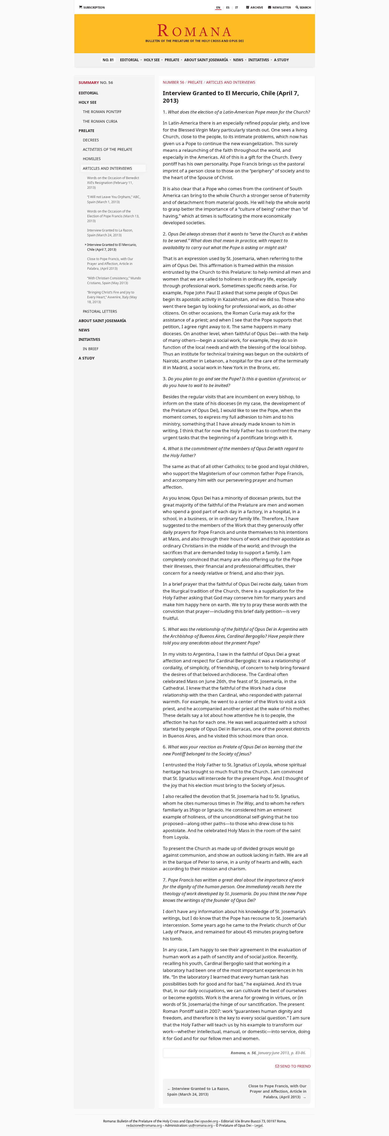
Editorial (129, 59)
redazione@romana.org (143, 1125)
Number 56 (173, 82)
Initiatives (258, 59)
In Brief (90, 348)
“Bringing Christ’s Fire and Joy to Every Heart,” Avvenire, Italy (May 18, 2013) (112, 297)
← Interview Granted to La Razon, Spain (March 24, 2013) (198, 1091)
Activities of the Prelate (107, 149)
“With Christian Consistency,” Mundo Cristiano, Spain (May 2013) (114, 280)
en (218, 7)
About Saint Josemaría (206, 59)
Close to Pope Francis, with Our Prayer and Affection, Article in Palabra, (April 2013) (110, 264)
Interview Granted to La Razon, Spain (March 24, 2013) (110, 232)
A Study (281, 59)
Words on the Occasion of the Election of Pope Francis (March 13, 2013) (113, 216)
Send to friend (295, 1066)
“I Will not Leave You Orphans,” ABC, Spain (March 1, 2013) (113, 199)
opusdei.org (209, 1121)
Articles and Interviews (107, 168)
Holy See (152, 59)
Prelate (172, 59)
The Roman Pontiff (102, 111)
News (238, 59)
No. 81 (108, 59)
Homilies (92, 158)
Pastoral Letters (100, 311)
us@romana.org (200, 1125)
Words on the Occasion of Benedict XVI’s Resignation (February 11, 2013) (113, 183)
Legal (258, 1125)
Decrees (91, 139)
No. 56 (106, 82)
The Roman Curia (100, 121)
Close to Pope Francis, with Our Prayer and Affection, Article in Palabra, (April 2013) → (277, 1091)
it (236, 7)
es (227, 7)
